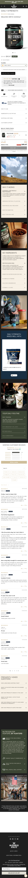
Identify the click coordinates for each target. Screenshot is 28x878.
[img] (4, 488)
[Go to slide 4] (15, 375)
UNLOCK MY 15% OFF (14, 873)
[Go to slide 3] (14, 375)
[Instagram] (15, 839)
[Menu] (1, 6)
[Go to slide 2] (13, 375)
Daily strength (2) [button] (7, 477)
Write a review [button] (14, 462)
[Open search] (4, 6)
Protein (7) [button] (6, 471)
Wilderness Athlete (16, 836)
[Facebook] (13, 839)
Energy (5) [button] (6, 474)
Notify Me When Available (8, 73)
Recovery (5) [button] (21, 474)
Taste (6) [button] (14, 471)
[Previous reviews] (2, 82)
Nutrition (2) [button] (22, 477)
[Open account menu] (23, 6)
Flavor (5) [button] (13, 474)
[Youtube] (17, 839)
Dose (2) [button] (15, 477)
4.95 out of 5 (17, 447)
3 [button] (14, 670)
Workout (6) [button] (21, 471)
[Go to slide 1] (12, 375)
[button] (4, 14)
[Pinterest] (10, 839)
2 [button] (12, 670)
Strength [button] (14, 480)
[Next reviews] (26, 82)
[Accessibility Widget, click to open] (25, 875)
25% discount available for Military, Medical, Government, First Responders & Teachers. (16, 103)
